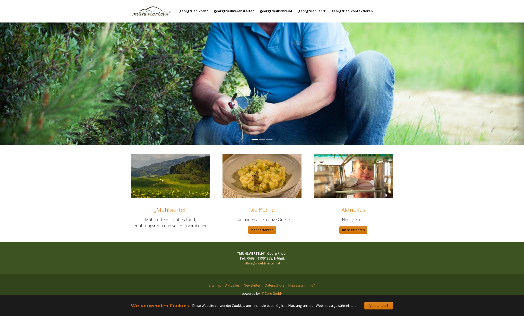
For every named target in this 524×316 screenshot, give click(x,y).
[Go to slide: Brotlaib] (262, 139)
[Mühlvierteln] (151, 11)
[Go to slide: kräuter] (269, 139)
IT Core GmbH (271, 293)
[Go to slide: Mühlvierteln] (255, 139)
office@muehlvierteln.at (262, 263)
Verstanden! (378, 305)
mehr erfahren (262, 230)
